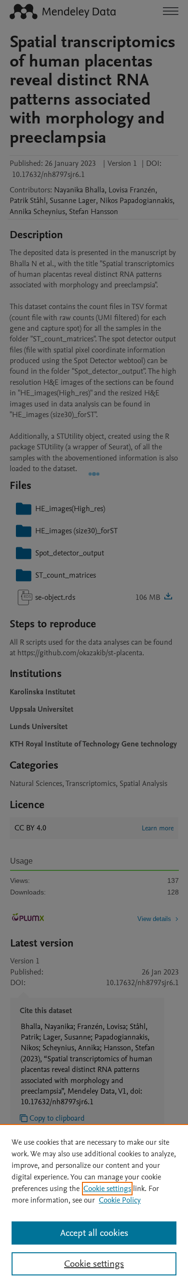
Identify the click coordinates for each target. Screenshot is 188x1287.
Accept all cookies (94, 1233)
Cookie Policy (120, 1200)
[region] (94, 1205)
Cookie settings (107, 1188)
